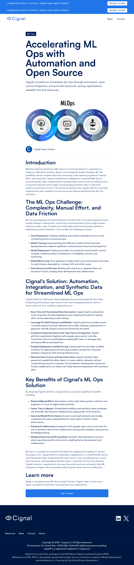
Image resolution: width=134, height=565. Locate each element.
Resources (10, 533)
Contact (121, 19)
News (110, 19)
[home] (16, 19)
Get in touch (67, 493)
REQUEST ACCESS (117, 3)
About (42, 533)
